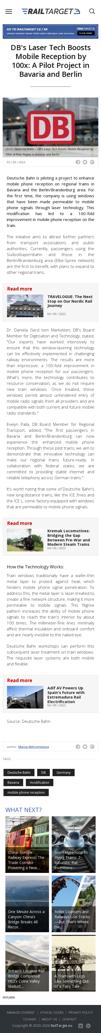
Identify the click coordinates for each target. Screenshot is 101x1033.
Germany (64, 772)
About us (49, 1019)
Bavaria (13, 782)
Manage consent (21, 1012)
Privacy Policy (81, 1012)
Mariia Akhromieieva (33, 747)
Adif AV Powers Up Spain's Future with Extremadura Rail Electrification (66, 694)
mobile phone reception (26, 792)
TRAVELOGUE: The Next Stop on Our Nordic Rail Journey (70, 301)
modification (39, 782)
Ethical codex (52, 1012)
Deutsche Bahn (19, 772)
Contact (69, 1019)
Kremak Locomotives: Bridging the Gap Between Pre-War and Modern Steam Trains (68, 537)
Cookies (29, 1019)
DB (43, 772)
